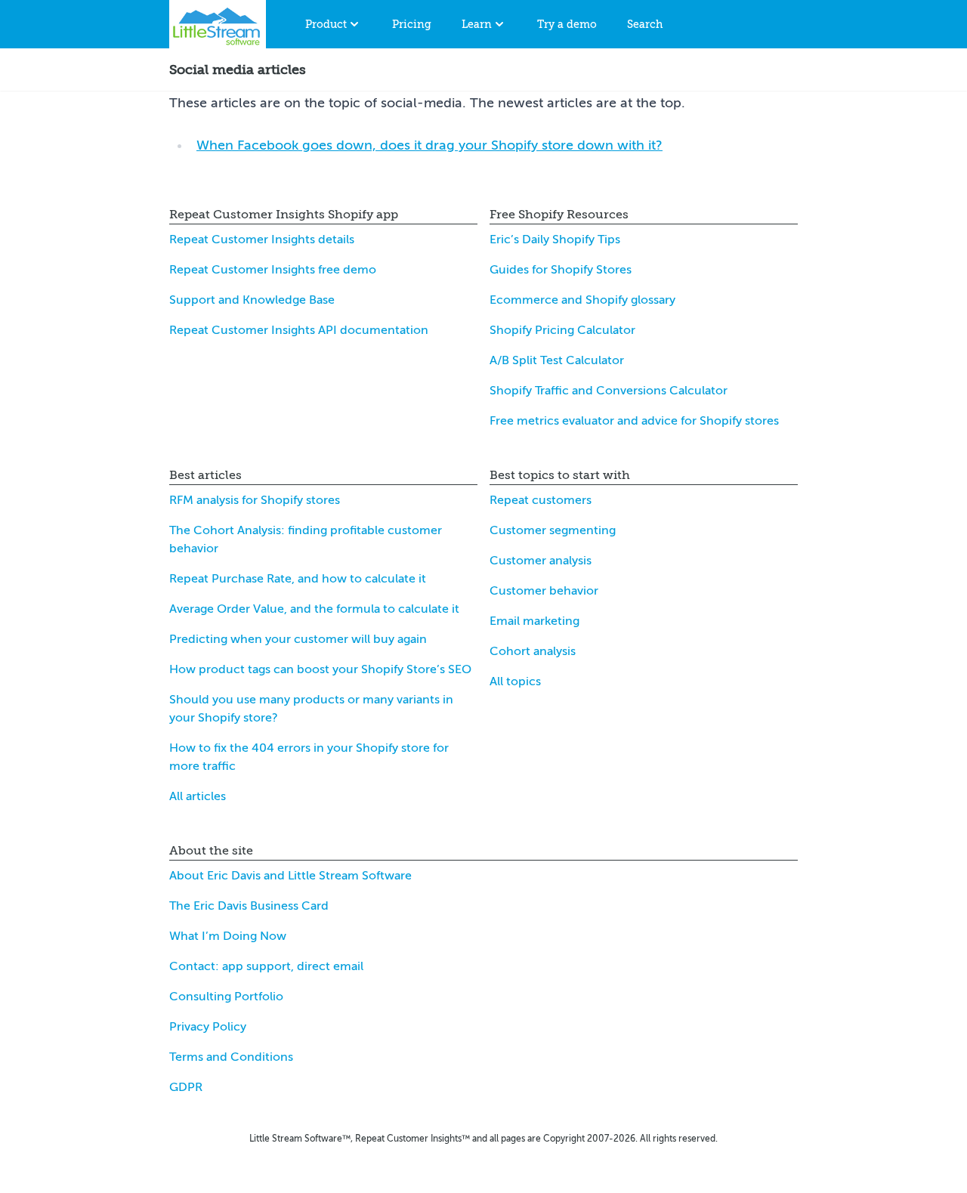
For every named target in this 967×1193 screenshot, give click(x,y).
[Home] (217, 24)
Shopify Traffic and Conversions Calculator (609, 390)
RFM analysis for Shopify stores (254, 500)
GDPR (185, 1087)
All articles (197, 796)
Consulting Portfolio (226, 996)
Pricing (411, 24)
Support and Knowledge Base (252, 300)
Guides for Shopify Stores (561, 270)
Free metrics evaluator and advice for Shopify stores (634, 421)
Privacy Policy (207, 1027)
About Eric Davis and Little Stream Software (290, 875)
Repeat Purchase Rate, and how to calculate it (297, 579)
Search (645, 24)
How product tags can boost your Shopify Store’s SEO (320, 669)
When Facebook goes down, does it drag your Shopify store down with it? (429, 145)
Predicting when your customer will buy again (298, 639)
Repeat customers (541, 500)
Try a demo (567, 24)
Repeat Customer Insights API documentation (298, 330)
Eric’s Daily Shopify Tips (555, 239)
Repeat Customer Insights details (261, 239)
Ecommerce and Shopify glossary (582, 300)
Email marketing (534, 621)
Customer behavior (544, 591)
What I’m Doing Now (227, 936)
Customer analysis (541, 560)
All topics (515, 681)
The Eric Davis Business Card (249, 906)
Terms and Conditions (231, 1057)
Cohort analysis (533, 651)
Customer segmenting (553, 530)
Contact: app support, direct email (266, 966)
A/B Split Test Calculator (557, 360)
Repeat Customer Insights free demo (272, 270)
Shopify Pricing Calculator (562, 330)
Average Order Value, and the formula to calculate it (314, 609)
